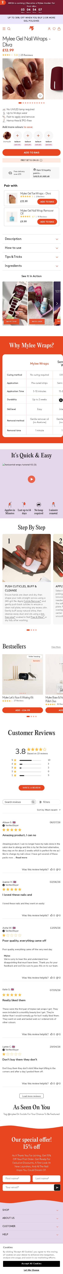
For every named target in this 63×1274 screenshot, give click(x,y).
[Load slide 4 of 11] (28, 103)
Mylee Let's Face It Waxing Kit (17, 697)
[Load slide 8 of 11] (37, 103)
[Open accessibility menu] (3, 2)
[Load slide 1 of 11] (20, 103)
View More (56, 647)
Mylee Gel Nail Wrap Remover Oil (37, 212)
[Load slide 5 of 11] (30, 103)
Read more (21, 857)
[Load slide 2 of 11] (23, 103)
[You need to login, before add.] (40, 95)
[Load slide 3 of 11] (25, 103)
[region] (31, 1258)
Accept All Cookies (31, 1264)
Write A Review (32, 787)
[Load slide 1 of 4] (28, 630)
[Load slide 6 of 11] (32, 103)
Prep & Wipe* (38, 617)
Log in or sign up (41, 176)
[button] (4, 28)
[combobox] (49, 809)
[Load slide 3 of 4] (33, 630)
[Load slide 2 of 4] (31, 630)
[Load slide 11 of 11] (44, 103)
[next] (56, 303)
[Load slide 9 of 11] (39, 103)
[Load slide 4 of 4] (36, 630)
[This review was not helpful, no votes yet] (57, 869)
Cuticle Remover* (32, 601)
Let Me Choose (31, 1270)
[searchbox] (16, 801)
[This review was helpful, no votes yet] (51, 869)
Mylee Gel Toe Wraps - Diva (35, 193)
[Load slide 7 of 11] (35, 103)
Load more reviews (31, 1096)
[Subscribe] (57, 1187)
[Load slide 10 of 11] (42, 103)
